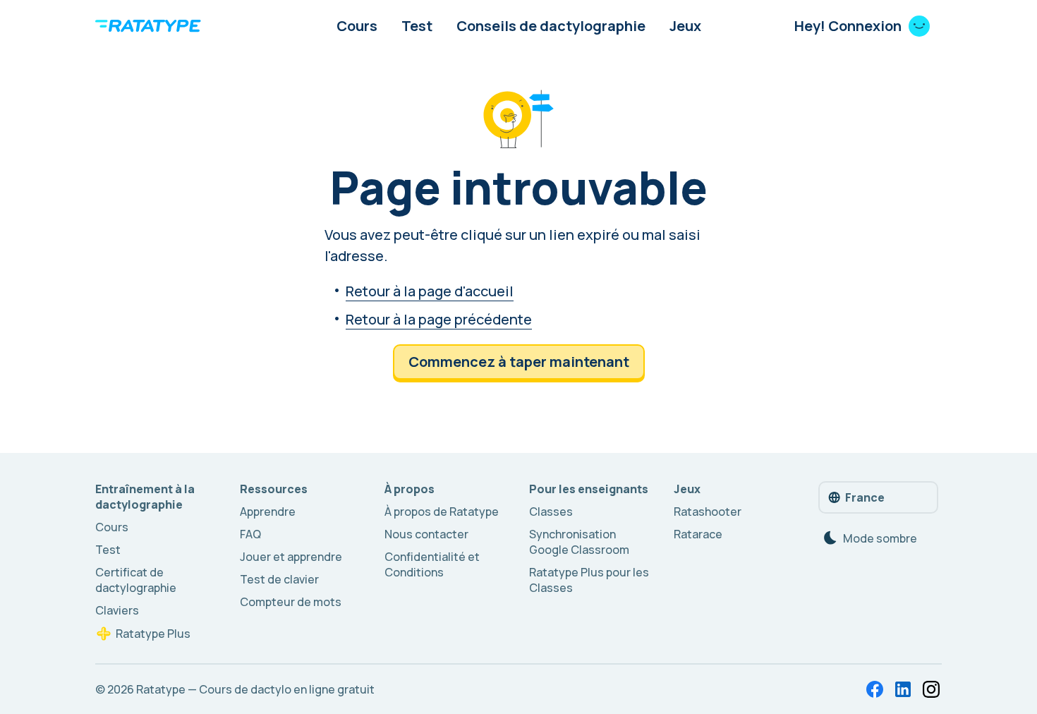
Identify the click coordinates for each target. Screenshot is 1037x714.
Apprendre (268, 511)
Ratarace (698, 534)
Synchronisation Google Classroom (579, 541)
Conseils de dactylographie (550, 25)
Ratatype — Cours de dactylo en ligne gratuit (255, 689)
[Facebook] (874, 689)
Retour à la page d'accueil (430, 291)
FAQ (250, 534)
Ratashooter (707, 511)
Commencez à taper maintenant (518, 361)
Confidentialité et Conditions (432, 564)
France (865, 497)
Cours (356, 25)
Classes (551, 511)
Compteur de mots (290, 602)
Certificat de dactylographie (135, 579)
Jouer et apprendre (291, 556)
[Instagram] (931, 689)
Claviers (117, 610)
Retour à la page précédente (439, 319)
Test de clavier (279, 579)
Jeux (685, 25)
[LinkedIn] (903, 689)
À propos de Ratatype (441, 511)
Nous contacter (426, 534)
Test (416, 25)
